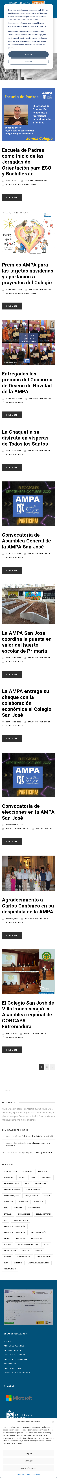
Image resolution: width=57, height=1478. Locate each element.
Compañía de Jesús (11, 1196)
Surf (6, 1263)
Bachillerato (46, 1177)
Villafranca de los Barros (38, 1263)
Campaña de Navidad (12, 1190)
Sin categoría (30, 184)
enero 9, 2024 (11, 181)
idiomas (7, 1238)
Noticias (10, 184)
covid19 (47, 1196)
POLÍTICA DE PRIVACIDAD (16, 1359)
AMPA (33, 1177)
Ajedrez (22, 1177)
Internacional (37, 1238)
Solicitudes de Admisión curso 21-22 (37, 1136)
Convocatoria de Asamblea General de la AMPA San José (26, 541)
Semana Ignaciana (44, 1257)
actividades (27, 1171)
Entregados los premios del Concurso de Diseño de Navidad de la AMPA (27, 382)
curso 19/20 (8, 1202)
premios (39, 1251)
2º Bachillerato (10, 1171)
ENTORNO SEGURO (13, 1368)
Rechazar (28, 61)
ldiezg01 (7, 1245)
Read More (11, 197)
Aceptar (28, 54)
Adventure (8, 1177)
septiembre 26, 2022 (14, 825)
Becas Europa (40, 1184)
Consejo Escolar (31, 1196)
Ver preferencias (28, 1468)
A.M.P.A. (7, 1341)
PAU (28, 3)
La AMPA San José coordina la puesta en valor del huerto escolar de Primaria (27, 642)
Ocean (46, 1245)
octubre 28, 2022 (13, 451)
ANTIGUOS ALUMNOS (14, 1345)
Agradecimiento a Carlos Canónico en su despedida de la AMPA (28, 906)
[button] (53, 1421)
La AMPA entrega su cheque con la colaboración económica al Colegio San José (26, 703)
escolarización (24, 1214)
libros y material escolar (27, 1245)
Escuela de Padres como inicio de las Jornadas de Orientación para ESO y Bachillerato (26, 162)
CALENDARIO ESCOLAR (14, 1354)
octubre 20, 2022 (13, 554)
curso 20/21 (23, 1202)
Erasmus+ (8, 1214)
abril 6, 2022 (11, 1033)
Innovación (20, 1238)
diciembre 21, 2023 (14, 290)
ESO (5, 1220)
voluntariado (10, 1269)
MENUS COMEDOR (12, 1350)
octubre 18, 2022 (13, 658)
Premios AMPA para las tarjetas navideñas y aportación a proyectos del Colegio (27, 273)
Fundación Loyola (20, 1220)
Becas (27, 1184)
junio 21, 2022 (12, 919)
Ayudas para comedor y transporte (37, 1152)
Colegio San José (33, 1190)
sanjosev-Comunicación (36, 181)
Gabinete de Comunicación (14, 1226)
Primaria (7, 1257)
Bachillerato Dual (11, 1184)
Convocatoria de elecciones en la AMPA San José (28, 812)
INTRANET (13, 3)
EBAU (6, 1208)
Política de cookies (23, 1474)
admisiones (42, 1171)
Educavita (18, 1208)
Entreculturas (34, 1208)
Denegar (28, 1460)
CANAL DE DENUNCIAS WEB (17, 1372)
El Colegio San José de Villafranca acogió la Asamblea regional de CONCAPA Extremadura (28, 1015)
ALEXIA (22, 3)
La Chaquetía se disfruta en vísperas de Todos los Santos (25, 438)
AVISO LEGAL (10, 1363)
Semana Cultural (24, 1257)
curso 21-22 (38, 1202)
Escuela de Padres (43, 1214)
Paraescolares (10, 1251)
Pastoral (26, 1251)
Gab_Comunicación (38, 1232)
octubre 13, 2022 (13, 722)
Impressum (37, 1474)
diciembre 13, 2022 (14, 398)
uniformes (18, 1263)
